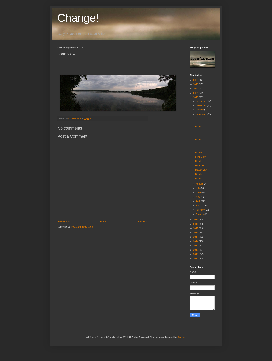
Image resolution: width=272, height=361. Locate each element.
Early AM (199, 165)
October (200, 109)
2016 (196, 232)
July (198, 188)
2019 (196, 219)
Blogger (181, 337)
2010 (196, 258)
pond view (200, 157)
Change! (78, 18)
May (198, 197)
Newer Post (64, 221)
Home (103, 221)
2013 (196, 245)
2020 (196, 97)
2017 (196, 228)
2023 (196, 84)
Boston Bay (201, 170)
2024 (196, 80)
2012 (196, 250)
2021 (196, 93)
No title (198, 126)
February (200, 210)
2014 (196, 241)
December (201, 101)
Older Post (142, 221)
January (200, 214)
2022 (196, 88)
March (199, 205)
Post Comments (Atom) (82, 227)
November (201, 105)
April (198, 201)
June (198, 192)
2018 (196, 224)
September (201, 114)
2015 (196, 237)
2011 (196, 254)
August (199, 184)
